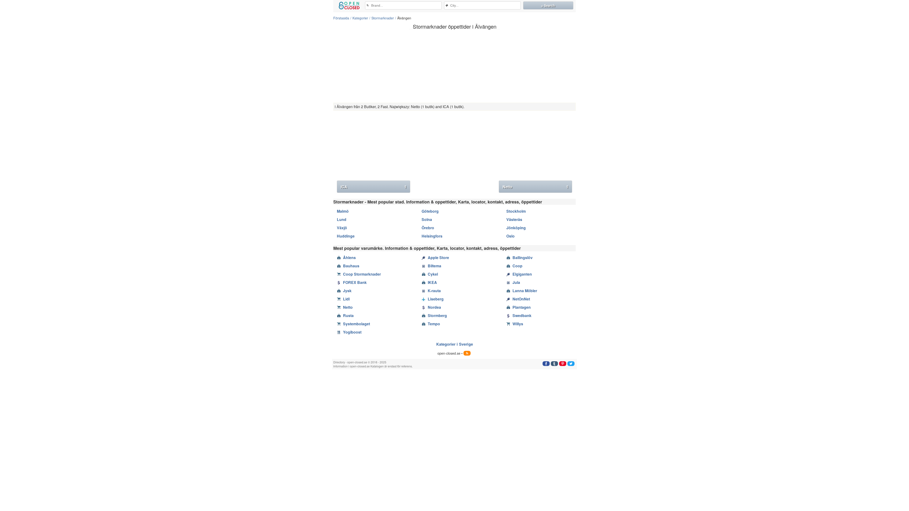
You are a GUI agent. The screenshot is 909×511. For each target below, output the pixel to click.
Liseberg (436, 299)
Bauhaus (351, 266)
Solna (427, 219)
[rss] (467, 353)
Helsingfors (432, 236)
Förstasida (341, 18)
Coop (517, 266)
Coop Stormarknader (362, 274)
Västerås (514, 219)
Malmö (343, 211)
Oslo (510, 236)
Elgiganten (522, 274)
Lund (341, 219)
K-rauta (434, 290)
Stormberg (437, 315)
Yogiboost (352, 332)
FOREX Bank (355, 282)
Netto (535, 186)
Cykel (433, 274)
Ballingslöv (522, 257)
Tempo (434, 323)
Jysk (347, 290)
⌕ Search (548, 5)
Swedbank (521, 315)
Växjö (342, 227)
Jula (516, 282)
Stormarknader (382, 18)
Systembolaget (356, 323)
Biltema (434, 266)
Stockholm (516, 211)
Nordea (434, 307)
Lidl (346, 299)
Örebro (428, 227)
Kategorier (360, 18)
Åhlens (349, 257)
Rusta (348, 315)
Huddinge (346, 236)
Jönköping (516, 227)
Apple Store (438, 257)
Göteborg (430, 211)
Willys (517, 323)
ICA (373, 186)
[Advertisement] (454, 66)
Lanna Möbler (524, 290)
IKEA (432, 282)
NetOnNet (521, 299)
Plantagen (521, 307)
